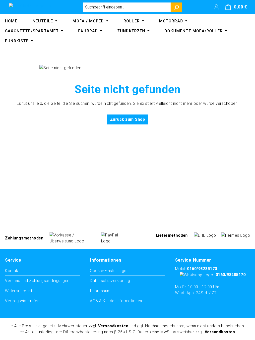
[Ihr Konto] (216, 7)
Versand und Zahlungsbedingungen (37, 280)
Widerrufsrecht (18, 290)
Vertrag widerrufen (22, 300)
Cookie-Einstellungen (109, 270)
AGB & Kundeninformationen (116, 300)
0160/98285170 (202, 268)
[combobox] (127, 7)
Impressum (100, 290)
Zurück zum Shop (127, 119)
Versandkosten (113, 326)
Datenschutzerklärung (110, 280)
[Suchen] (176, 7)
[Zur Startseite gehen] (30, 6)
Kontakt (12, 270)
